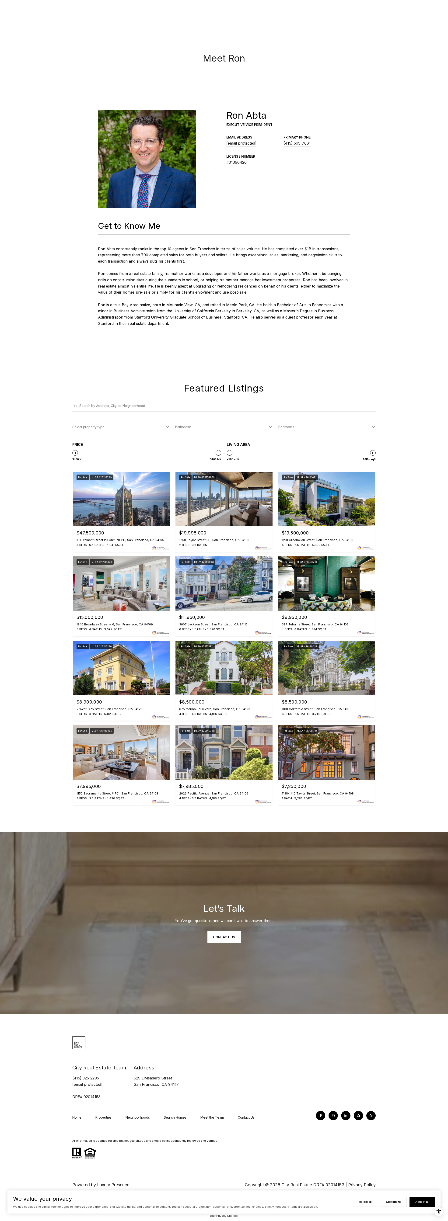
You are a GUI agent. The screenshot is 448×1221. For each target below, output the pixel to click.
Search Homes (175, 1117)
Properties (103, 1117)
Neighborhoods (138, 1117)
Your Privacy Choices (224, 1216)
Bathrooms (183, 427)
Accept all (422, 1202)
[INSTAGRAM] (333, 1115)
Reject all (365, 1202)
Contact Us (246, 1117)
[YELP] (371, 1115)
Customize (393, 1202)
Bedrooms (286, 427)
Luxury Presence (113, 1184)
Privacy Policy (362, 1184)
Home (76, 1117)
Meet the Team (212, 1117)
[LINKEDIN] (345, 1115)
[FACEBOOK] (320, 1115)
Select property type (88, 427)
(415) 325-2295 (85, 1078)
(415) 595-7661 (297, 143)
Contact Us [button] (224, 937)
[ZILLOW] (358, 1115)
